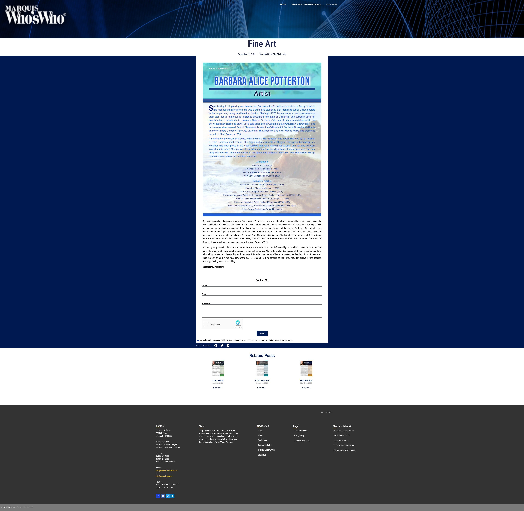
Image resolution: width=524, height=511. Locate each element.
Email (204, 294)
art (201, 340)
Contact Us (331, 4)
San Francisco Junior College (268, 340)
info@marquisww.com (164, 476)
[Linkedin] (172, 496)
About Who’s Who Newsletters (306, 4)
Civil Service (262, 380)
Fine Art (254, 340)
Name (204, 285)
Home (283, 4)
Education (217, 380)
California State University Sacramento (235, 340)
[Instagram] (158, 496)
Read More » (217, 388)
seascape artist (286, 340)
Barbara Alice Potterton (211, 340)
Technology (306, 380)
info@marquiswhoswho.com (166, 470)
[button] (215, 345)
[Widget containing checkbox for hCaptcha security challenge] (222, 324)
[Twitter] (168, 496)
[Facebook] (163, 496)
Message (206, 303)
